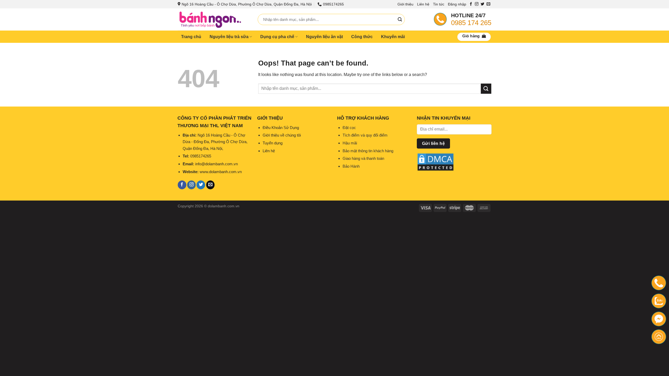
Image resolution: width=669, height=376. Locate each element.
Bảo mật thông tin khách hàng (368, 151)
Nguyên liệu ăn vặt (324, 36)
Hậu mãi (350, 143)
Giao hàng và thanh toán (363, 158)
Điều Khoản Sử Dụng (281, 127)
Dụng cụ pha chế (277, 36)
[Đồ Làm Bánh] (214, 19)
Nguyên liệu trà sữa (229, 36)
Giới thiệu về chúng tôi (282, 135)
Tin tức (438, 4)
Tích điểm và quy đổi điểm (365, 135)
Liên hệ (423, 4)
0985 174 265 (471, 22)
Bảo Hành (351, 166)
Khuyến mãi (393, 36)
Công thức (362, 36)
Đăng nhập (457, 4)
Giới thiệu (405, 4)
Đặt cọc (349, 127)
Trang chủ (191, 36)
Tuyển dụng (272, 143)
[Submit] (399, 19)
